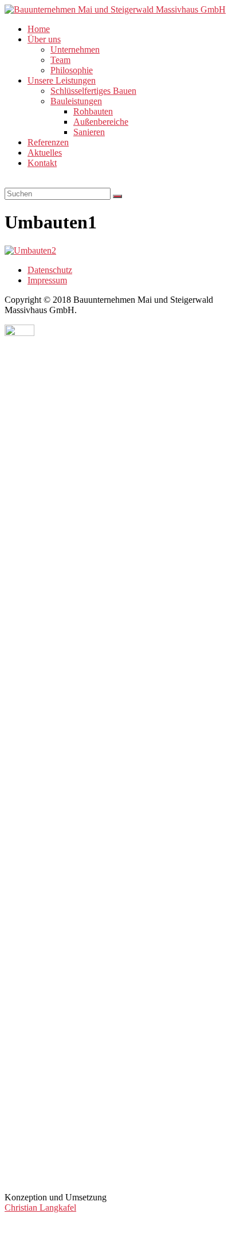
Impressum (47, 280)
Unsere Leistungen (61, 80)
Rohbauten (93, 111)
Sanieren (89, 132)
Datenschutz (49, 270)
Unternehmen (75, 49)
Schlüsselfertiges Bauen (93, 91)
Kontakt (42, 163)
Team (60, 60)
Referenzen (48, 142)
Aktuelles (44, 152)
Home (38, 29)
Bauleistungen (76, 101)
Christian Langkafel (40, 1207)
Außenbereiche (100, 122)
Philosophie (71, 70)
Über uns (44, 39)
